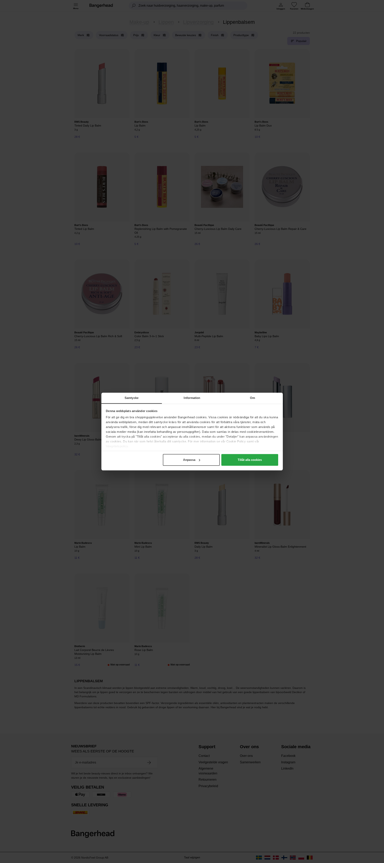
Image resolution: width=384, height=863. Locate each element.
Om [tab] (252, 398)
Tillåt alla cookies (250, 459)
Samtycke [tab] (131, 398)
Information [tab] (192, 398)
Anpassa (189, 459)
